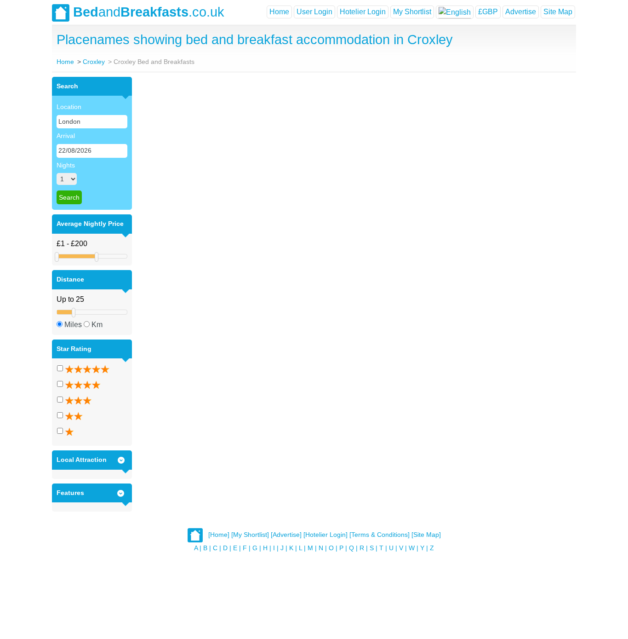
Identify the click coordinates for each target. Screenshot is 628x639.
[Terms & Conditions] (379, 535)
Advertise (520, 12)
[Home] (218, 535)
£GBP (488, 12)
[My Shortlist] (250, 535)
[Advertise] (286, 535)
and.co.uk (148, 12)
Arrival (66, 135)
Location (69, 106)
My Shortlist (412, 12)
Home (279, 12)
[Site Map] (426, 535)
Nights (66, 165)
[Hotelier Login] (325, 535)
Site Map (557, 12)
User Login (314, 12)
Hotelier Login (363, 12)
